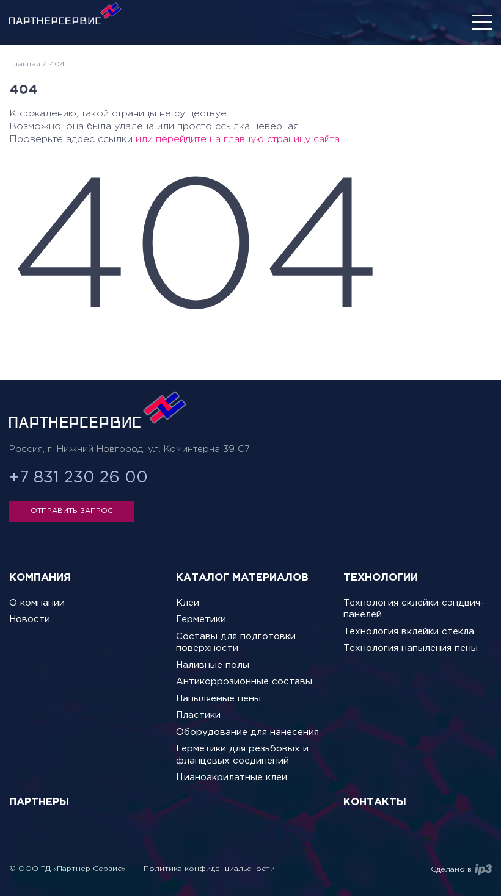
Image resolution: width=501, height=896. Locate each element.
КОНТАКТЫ (374, 802)
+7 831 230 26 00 (78, 478)
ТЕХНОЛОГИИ (380, 577)
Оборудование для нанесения (247, 732)
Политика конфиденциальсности (209, 869)
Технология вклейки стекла (408, 632)
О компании (37, 603)
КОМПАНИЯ (40, 577)
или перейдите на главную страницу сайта (238, 139)
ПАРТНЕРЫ (39, 802)
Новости (29, 619)
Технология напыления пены (410, 648)
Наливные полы (212, 665)
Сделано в (451, 869)
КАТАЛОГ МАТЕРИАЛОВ (242, 577)
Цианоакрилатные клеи (231, 777)
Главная (24, 64)
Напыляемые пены (218, 699)
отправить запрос (72, 510)
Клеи (187, 603)
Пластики (198, 715)
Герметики (201, 619)
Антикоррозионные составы (244, 682)
